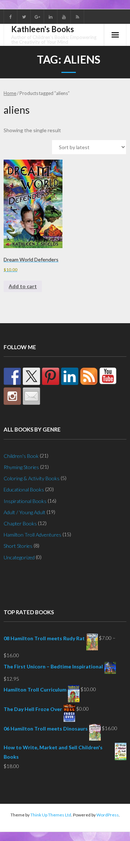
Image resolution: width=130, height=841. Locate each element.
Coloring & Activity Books (32, 478)
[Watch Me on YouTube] (108, 376)
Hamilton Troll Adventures (32, 535)
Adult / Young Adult (25, 512)
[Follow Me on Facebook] (12, 376)
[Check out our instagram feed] (12, 396)
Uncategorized (19, 557)
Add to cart (23, 286)
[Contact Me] (31, 396)
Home (10, 93)
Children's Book (21, 456)
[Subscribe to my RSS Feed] (89, 376)
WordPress (107, 815)
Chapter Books (20, 523)
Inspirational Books (25, 501)
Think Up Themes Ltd (50, 815)
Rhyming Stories (21, 467)
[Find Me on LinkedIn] (69, 376)
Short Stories (18, 546)
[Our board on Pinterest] (50, 376)
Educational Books (24, 489)
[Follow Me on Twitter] (31, 376)
